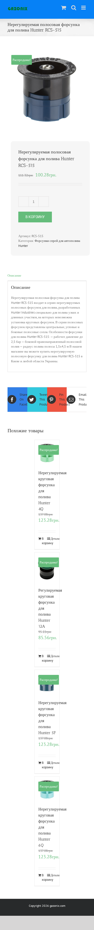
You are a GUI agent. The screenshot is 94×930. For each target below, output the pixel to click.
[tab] (47, 276)
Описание (14, 275)
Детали (53, 538)
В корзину (35, 217)
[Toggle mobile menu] (83, 7)
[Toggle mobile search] (73, 7)
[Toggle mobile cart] (63, 7)
